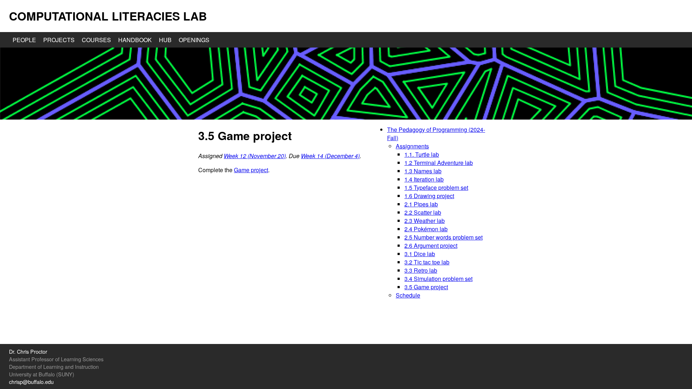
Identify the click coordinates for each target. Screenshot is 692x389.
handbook (135, 40)
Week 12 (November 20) (255, 156)
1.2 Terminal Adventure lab (438, 162)
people (24, 40)
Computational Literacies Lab (108, 16)
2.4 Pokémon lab (426, 229)
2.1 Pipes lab (421, 204)
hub (165, 40)
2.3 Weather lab (424, 220)
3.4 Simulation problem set (438, 278)
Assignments (412, 146)
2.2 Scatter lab (422, 212)
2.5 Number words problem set (443, 237)
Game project (251, 170)
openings (194, 40)
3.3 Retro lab (420, 270)
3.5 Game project (426, 287)
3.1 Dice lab (419, 254)
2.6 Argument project (430, 245)
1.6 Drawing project (429, 196)
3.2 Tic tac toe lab (426, 262)
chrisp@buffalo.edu (31, 381)
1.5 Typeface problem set (436, 187)
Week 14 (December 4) (330, 156)
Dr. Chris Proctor (28, 351)
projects (59, 40)
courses (96, 40)
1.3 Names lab (423, 171)
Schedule (408, 295)
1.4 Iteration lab (424, 179)
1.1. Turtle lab (421, 154)
